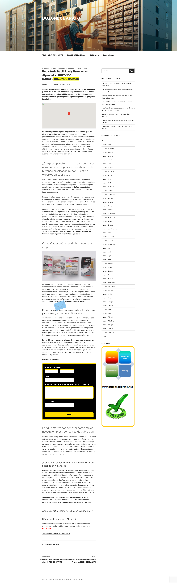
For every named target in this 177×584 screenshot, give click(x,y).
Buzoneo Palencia (107, 279)
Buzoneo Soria (106, 298)
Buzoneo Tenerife (107, 305)
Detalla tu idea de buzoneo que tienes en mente (68, 385)
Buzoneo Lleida (107, 252)
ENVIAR (69, 415)
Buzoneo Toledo (107, 313)
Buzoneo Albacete (108, 148)
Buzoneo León (106, 248)
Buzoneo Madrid (107, 259)
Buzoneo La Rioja (107, 240)
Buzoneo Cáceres (107, 179)
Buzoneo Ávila (106, 164)
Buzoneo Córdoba (107, 198)
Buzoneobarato (61, 18)
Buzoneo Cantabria (108, 187)
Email (48, 376)
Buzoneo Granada (107, 210)
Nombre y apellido (54, 368)
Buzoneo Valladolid (108, 321)
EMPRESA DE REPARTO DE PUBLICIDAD (72, 68)
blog (103, 141)
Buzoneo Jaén (106, 233)
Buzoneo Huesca (107, 225)
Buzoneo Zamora (107, 328)
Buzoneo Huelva (107, 221)
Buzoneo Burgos (107, 175)
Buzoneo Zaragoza (108, 332)
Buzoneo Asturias (107, 160)
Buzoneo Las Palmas (108, 244)
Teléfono (49, 402)
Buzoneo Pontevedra (108, 282)
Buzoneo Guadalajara (109, 213)
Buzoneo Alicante (107, 152)
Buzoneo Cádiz (106, 183)
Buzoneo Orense (107, 275)
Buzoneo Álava (106, 144)
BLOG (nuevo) (94, 55)
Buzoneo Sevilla (107, 294)
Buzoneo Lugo (106, 256)
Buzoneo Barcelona (108, 171)
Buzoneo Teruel (107, 309)
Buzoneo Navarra (107, 271)
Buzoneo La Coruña (108, 236)
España (104, 336)
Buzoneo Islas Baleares (109, 229)
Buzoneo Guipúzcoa (108, 217)
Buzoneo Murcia (107, 267)
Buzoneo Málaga (52, 544)
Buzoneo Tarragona (108, 302)
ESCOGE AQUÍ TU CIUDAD (76, 55)
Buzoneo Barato (108, 55)
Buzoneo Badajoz (107, 167)
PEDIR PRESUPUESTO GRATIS (52, 55)
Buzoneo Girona (107, 206)
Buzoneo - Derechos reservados (52, 579)
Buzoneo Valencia (107, 317)
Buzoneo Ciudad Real (108, 194)
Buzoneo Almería (107, 156)
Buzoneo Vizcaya (107, 325)
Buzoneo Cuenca (107, 202)
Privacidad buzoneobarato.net (73, 579)
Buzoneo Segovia (107, 290)
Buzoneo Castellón (108, 190)
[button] (69, 114)
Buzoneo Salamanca (108, 286)
